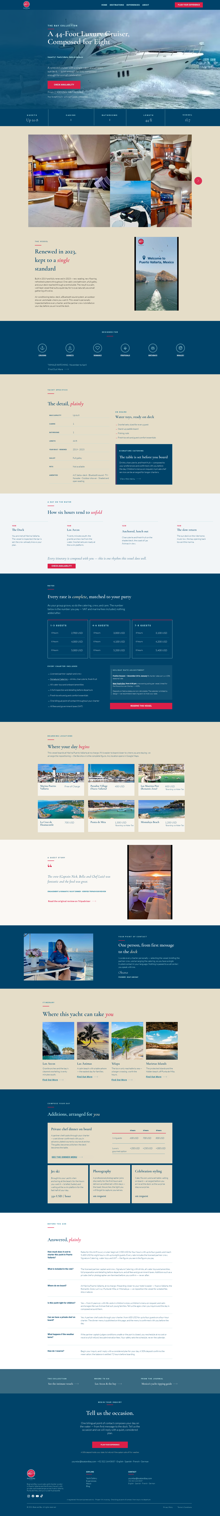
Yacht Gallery (91, 1478)
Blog (88, 1486)
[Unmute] (142, 307)
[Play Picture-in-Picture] (171, 307)
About (88, 1483)
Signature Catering (59, 679)
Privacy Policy (168, 1507)
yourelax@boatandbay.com (84, 1461)
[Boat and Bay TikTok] (41, 1496)
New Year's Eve (119, 684)
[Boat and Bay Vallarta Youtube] (37, 1496)
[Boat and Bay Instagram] (28, 1496)
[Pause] (137, 307)
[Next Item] (198, 181)
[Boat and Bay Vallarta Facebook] (33, 1496)
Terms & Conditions (185, 1507)
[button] (133, 5)
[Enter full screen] (175, 307)
